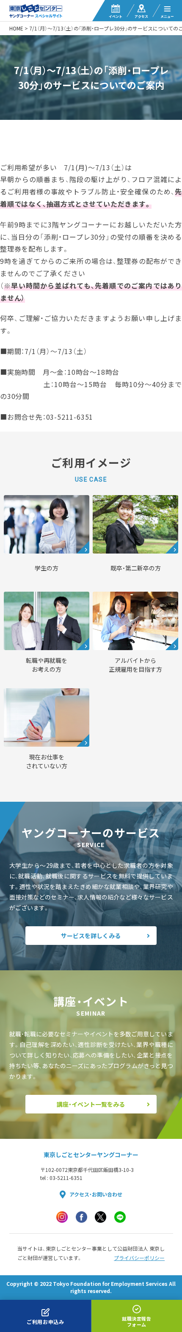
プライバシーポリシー (139, 1258)
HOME (16, 28)
